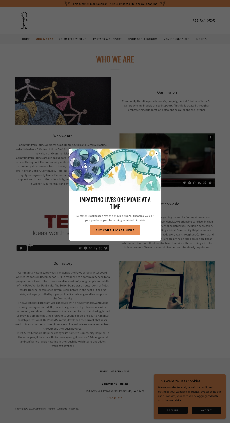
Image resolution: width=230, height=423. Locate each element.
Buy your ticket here (115, 230)
